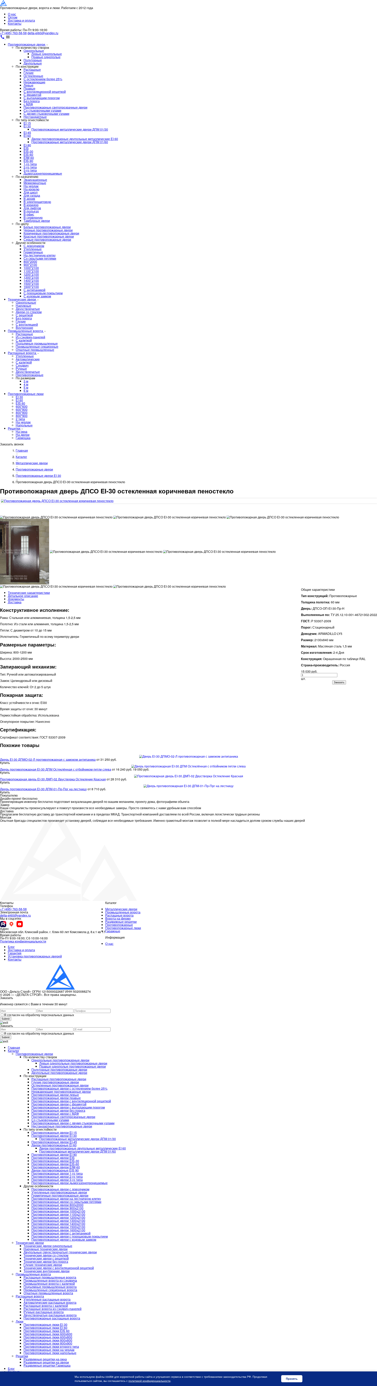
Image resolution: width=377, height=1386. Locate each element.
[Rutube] (3, 924)
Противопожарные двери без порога (58, 1110)
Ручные (21, 368)
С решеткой (24, 315)
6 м (26, 390)
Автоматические (28, 359)
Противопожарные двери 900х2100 (57, 1208)
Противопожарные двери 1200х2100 (58, 1217)
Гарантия (14, 953)
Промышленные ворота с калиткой (49, 1283)
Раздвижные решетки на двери (46, 1362)
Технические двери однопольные (48, 1246)
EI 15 (27, 123)
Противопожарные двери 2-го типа (57, 1176)
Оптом (12, 17)
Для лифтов (32, 208)
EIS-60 (28, 154)
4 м (26, 384)
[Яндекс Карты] (11, 924)
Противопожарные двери (27, 44)
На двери (22, 434)
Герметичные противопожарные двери (59, 1195)
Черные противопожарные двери (48, 230)
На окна (21, 431)
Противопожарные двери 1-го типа (57, 1173)
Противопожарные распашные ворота (52, 1318)
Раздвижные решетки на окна (45, 1359)
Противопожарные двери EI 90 (54, 1154)
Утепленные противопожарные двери (59, 1192)
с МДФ (28, 104)
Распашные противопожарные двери (58, 1079)
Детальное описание (23, 596)
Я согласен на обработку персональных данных (39, 1015)
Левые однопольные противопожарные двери (73, 1063)
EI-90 (27, 145)
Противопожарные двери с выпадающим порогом (68, 1107)
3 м (26, 381)
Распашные (32, 69)
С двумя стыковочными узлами (46, 113)
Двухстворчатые (28, 309)
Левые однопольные (46, 54)
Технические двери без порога (46, 1261)
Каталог (13, 1050)
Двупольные (33, 63)
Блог (11, 947)
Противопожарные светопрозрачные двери (55, 107)
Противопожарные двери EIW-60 (55, 1167)
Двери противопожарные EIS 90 (55, 1170)
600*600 (21, 406)
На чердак (31, 186)
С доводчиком (34, 246)
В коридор (31, 205)
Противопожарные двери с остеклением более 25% (69, 1088)
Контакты (14, 23)
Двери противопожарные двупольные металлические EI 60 (74, 139)
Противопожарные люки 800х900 (48, 1343)
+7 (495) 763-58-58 (13, 33)
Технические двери (22, 299)
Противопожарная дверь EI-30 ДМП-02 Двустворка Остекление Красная (53, 779)
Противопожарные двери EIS (53, 1157)
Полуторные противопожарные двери (59, 1069)
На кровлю (31, 189)
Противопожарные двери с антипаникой (61, 1233)
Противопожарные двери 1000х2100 (58, 1211)
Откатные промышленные (35, 349)
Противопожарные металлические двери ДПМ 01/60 (69, 142)
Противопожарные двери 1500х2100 (58, 1227)
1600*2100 (31, 286)
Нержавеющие (34, 82)
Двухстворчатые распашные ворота (50, 1315)
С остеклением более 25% (43, 79)
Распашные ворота (22, 353)
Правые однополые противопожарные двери (72, 1066)
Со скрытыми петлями (40, 258)
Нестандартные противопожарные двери (61, 1126)
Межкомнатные (35, 183)
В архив (29, 198)
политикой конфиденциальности (149, 1381)
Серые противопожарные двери (47, 239)
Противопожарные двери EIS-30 (55, 1161)
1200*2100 (31, 274)
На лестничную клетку (40, 255)
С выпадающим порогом (42, 98)
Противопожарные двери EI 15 (54, 1132)
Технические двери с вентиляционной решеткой (59, 1268)
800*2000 (30, 261)
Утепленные (33, 249)
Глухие (29, 72)
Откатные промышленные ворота (48, 1293)
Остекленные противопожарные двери (60, 1085)
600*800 (21, 409)
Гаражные (112, 931)
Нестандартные (35, 116)
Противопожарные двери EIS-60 (55, 1164)
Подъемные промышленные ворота (50, 1286)
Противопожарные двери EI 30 (54, 1135)
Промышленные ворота (26, 331)
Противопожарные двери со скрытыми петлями (66, 1201)
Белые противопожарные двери (47, 227)
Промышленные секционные (37, 346)
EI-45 (27, 132)
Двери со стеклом (29, 312)
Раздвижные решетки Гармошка (47, 1365)
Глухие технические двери (43, 1264)
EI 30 (27, 126)
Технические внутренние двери (47, 1271)
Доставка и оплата (21, 20)
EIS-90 (28, 161)
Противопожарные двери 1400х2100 (58, 1224)
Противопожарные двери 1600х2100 (58, 1230)
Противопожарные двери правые (56, 1098)
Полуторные (33, 60)
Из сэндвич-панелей (30, 337)
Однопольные (34, 50)
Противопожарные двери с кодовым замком (63, 1239)
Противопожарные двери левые (55, 1094)
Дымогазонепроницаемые (43, 173)
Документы (16, 599)
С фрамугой (32, 94)
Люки (19, 1321)
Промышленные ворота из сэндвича (50, 1280)
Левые (28, 85)
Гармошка (23, 438)
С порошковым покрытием (43, 293)
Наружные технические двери (46, 1249)
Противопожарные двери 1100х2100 (58, 1214)
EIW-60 (29, 157)
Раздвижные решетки (121, 921)
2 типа (20, 419)
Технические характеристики (29, 592)
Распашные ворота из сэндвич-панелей (52, 1309)
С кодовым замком (37, 296)
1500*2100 (31, 283)
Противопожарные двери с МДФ (55, 1113)
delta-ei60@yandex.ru (42, 33)
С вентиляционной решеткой (45, 91)
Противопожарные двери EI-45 (54, 1142)
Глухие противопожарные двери (55, 1082)
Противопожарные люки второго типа (51, 1346)
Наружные (23, 305)
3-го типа (30, 170)
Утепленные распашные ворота (47, 1299)
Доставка (14, 602)
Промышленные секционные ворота (50, 1290)
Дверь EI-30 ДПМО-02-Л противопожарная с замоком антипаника (48, 759)
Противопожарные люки (26, 394)
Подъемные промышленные (37, 343)
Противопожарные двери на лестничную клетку (66, 1198)
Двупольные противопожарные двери (59, 1072)
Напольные (24, 425)
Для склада (32, 195)
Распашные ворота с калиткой (46, 1305)
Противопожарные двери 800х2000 (57, 1205)
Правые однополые (45, 57)
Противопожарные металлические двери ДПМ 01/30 (69, 129)
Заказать (339, 682)
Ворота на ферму (118, 918)
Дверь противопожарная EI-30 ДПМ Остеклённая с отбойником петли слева (55, 769)
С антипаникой (34, 290)
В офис (29, 214)
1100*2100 (31, 271)
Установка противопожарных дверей (35, 956)
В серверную (33, 217)
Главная (14, 1047)
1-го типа (30, 164)
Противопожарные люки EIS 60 (47, 1331)
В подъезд (31, 211)
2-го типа (30, 167)
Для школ (31, 192)
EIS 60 (20, 403)
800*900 (21, 416)
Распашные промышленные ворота (50, 1277)
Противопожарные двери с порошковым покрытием (69, 1236)
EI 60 (27, 135)
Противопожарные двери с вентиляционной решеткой (71, 1101)
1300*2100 (31, 277)
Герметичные (33, 252)
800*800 (21, 412)
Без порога (32, 101)
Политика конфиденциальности (23, 941)
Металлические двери (121, 909)
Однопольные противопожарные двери (60, 1060)
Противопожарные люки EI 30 (45, 1324)
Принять (292, 1378)
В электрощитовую (37, 201)
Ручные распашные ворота (44, 1312)
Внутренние (24, 327)
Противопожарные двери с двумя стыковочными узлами (72, 1123)
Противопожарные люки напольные (50, 1353)
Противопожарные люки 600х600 (48, 1334)
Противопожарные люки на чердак (49, 1349)
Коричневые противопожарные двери (51, 233)
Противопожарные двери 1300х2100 (58, 1220)
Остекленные (33, 76)
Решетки (14, 428)
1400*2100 (31, 280)
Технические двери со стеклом (46, 1255)
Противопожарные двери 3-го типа (57, 1179)
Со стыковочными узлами (42, 110)
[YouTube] (19, 924)
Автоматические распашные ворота (50, 1302)
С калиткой (24, 340)
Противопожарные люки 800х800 (48, 1340)
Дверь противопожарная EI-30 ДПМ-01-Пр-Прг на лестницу (43, 789)
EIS (26, 148)
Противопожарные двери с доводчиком (60, 1189)
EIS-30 (28, 151)
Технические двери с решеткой (46, 1258)
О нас (12, 14)
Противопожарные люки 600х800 (48, 1337)
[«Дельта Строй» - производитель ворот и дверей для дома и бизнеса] (19, 4)
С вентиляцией (27, 324)
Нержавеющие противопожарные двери (61, 1091)
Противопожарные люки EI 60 (45, 1327)
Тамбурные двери (37, 220)
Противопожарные (29, 375)
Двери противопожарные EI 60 (54, 1145)
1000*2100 (31, 268)
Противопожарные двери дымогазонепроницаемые (69, 1183)
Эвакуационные (35, 179)
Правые (29, 88)
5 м (26, 387)
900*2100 (30, 264)
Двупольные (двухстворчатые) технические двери (60, 1252)
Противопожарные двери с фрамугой (58, 1104)
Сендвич (22, 365)
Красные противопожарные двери (49, 236)
